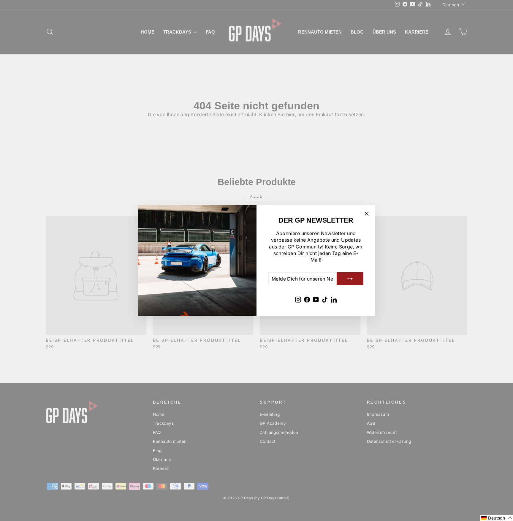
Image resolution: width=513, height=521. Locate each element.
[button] (496, 518)
